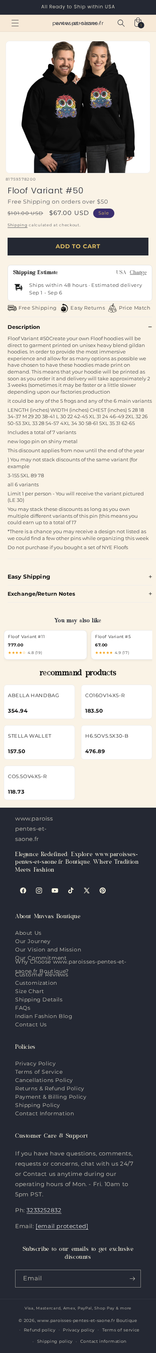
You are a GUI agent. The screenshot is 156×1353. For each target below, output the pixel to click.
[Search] (121, 23)
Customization (36, 982)
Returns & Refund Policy (49, 1088)
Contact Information (44, 1113)
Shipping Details (39, 999)
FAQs (22, 1007)
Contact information (103, 1341)
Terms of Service (39, 1071)
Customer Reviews (42, 974)
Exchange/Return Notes (41, 593)
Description (24, 327)
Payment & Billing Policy (50, 1096)
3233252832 (44, 1210)
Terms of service (121, 1330)
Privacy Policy (35, 1063)
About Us (28, 933)
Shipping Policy (37, 1105)
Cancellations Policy (44, 1080)
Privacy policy (79, 1330)
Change (138, 273)
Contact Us (31, 1024)
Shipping (18, 225)
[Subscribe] (132, 1279)
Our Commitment (41, 957)
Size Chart (29, 991)
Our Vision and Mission (48, 949)
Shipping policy (55, 1341)
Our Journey (33, 941)
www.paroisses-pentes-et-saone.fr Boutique (87, 1320)
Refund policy (40, 1330)
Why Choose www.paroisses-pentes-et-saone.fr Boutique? (70, 966)
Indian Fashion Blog (43, 1016)
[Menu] (15, 23)
